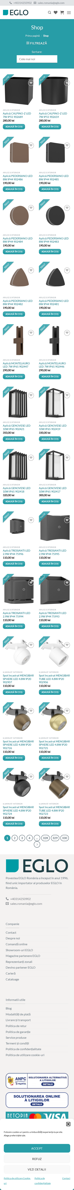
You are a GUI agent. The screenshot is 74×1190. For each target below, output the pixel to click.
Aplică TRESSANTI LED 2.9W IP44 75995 (52, 552)
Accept (37, 1148)
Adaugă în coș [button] (14, 126)
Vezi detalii (37, 1169)
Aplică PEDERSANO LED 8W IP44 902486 (18, 177)
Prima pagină (32, 35)
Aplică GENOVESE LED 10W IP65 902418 (17, 490)
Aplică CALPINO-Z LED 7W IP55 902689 (17, 115)
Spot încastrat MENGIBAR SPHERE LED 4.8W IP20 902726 (18, 745)
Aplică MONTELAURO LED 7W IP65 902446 (52, 365)
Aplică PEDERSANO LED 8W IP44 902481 (54, 302)
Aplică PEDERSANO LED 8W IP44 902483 (54, 240)
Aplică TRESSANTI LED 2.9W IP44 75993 (52, 615)
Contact (66, 1178)
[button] (68, 1124)
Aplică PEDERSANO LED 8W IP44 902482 (18, 302)
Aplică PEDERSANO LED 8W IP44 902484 (18, 240)
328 (45, 838)
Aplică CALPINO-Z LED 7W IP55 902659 (53, 115)
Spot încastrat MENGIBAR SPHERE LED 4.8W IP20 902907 (18, 679)
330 (64, 838)
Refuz (37, 1159)
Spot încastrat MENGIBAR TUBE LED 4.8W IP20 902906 (54, 679)
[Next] (37, 844)
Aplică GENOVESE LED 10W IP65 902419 (53, 427)
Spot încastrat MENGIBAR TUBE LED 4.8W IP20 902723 (54, 810)
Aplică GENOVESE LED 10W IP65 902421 (17, 427)
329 (55, 838)
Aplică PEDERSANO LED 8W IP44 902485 (54, 177)
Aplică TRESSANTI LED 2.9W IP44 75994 (16, 615)
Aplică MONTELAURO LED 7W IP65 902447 (16, 365)
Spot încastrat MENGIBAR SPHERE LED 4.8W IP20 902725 (54, 745)
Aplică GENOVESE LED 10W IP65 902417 (53, 490)
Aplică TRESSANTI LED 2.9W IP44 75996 (16, 552)
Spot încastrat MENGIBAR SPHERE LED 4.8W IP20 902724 (18, 810)
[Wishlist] (55, 12)
